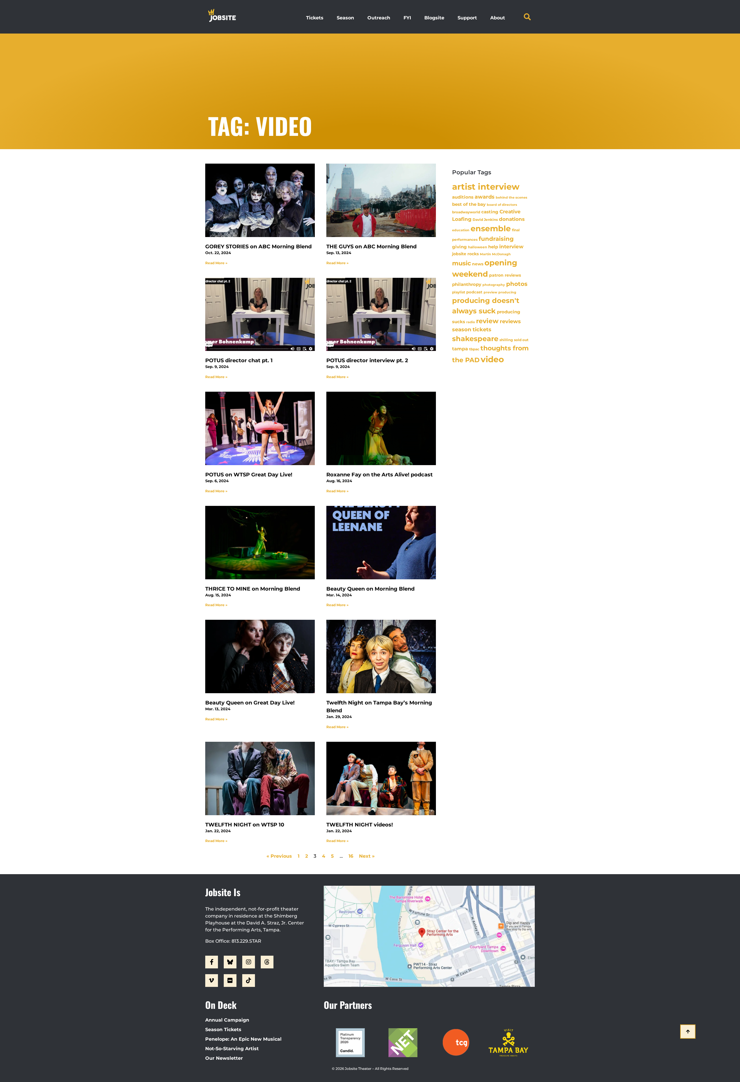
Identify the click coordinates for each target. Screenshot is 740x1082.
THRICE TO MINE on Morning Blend (252, 589)
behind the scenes (511, 197)
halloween (477, 247)
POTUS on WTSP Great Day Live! (248, 474)
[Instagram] (248, 962)
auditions (462, 197)
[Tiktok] (248, 980)
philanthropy (466, 284)
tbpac (474, 349)
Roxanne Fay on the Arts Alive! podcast (379, 474)
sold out (521, 340)
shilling (506, 340)
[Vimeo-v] (211, 980)
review (487, 321)
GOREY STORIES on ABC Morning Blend (258, 246)
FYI (407, 18)
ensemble (491, 228)
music (461, 263)
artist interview (485, 187)
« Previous (279, 856)
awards (485, 197)
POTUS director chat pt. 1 (239, 360)
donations (512, 219)
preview (490, 292)
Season (345, 18)
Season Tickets (223, 1029)
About (497, 18)
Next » (367, 856)
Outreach (378, 18)
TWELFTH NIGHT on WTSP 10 (244, 825)
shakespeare (475, 338)
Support (467, 18)
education (460, 230)
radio (470, 322)
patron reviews (505, 275)
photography (493, 285)
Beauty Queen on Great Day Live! (250, 703)
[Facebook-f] (211, 962)
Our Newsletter (224, 1058)
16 (351, 856)
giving (459, 246)
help (493, 246)
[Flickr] (230, 980)
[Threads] (267, 962)
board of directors (502, 205)
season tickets (471, 329)
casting (489, 211)
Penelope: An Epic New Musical (243, 1039)
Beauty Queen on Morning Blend (370, 589)
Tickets (314, 18)
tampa (460, 349)
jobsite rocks (465, 253)
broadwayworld (466, 212)
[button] (527, 17)
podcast (474, 292)
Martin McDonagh (495, 254)
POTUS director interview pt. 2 (367, 360)
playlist (458, 292)
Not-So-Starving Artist (232, 1048)
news (477, 264)
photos (517, 283)
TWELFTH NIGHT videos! (359, 825)
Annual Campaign (227, 1020)
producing (507, 292)
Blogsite (434, 18)
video (492, 359)
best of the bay (469, 204)
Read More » (216, 263)
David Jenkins (485, 219)
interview (511, 246)
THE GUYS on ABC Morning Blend (371, 246)
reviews (510, 321)
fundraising (496, 238)
